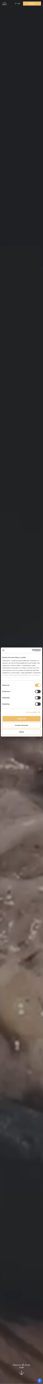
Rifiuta (21, 732)
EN (19, 3)
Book (32, 3)
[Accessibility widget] (39, 1380)
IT (16, 3)
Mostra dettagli (31, 712)
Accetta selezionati (21, 725)
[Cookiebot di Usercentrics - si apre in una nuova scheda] (32, 650)
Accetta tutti (21, 719)
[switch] (38, 691)
